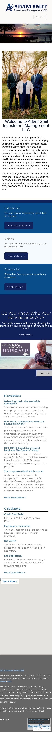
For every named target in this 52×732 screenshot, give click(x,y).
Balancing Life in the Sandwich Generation (22, 402)
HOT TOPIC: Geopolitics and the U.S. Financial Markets (24, 422)
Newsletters (12, 395)
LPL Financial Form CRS (12, 670)
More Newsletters (15, 497)
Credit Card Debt (14, 514)
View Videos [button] (14, 256)
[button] (39, 17)
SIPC (9, 681)
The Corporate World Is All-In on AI (23, 471)
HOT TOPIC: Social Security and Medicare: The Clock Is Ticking (22, 449)
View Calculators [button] (17, 225)
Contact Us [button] (14, 287)
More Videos (26, 335)
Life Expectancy (13, 555)
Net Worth (10, 541)
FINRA (3, 681)
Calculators (12, 508)
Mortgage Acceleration (17, 526)
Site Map (4, 719)
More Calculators (14, 572)
